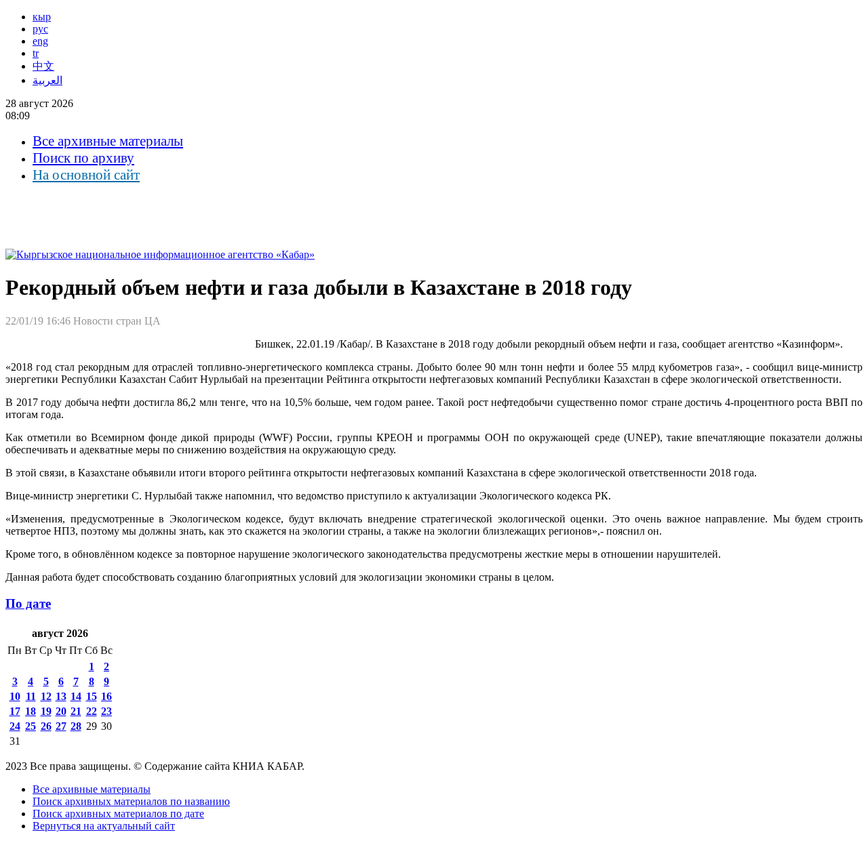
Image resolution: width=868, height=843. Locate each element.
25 (30, 726)
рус (40, 29)
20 (61, 711)
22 (91, 711)
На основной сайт (86, 175)
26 (46, 726)
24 (14, 726)
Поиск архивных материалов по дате (118, 813)
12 (46, 696)
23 (106, 711)
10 (14, 696)
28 (76, 726)
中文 (43, 66)
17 (14, 711)
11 (31, 696)
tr (36, 53)
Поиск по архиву (83, 158)
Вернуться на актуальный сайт (104, 825)
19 (46, 711)
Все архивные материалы (108, 141)
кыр (42, 16)
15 (91, 696)
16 (106, 696)
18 (30, 711)
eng (40, 41)
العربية (47, 80)
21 (76, 711)
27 (61, 726)
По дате (28, 603)
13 (61, 696)
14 (76, 696)
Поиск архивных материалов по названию (131, 801)
